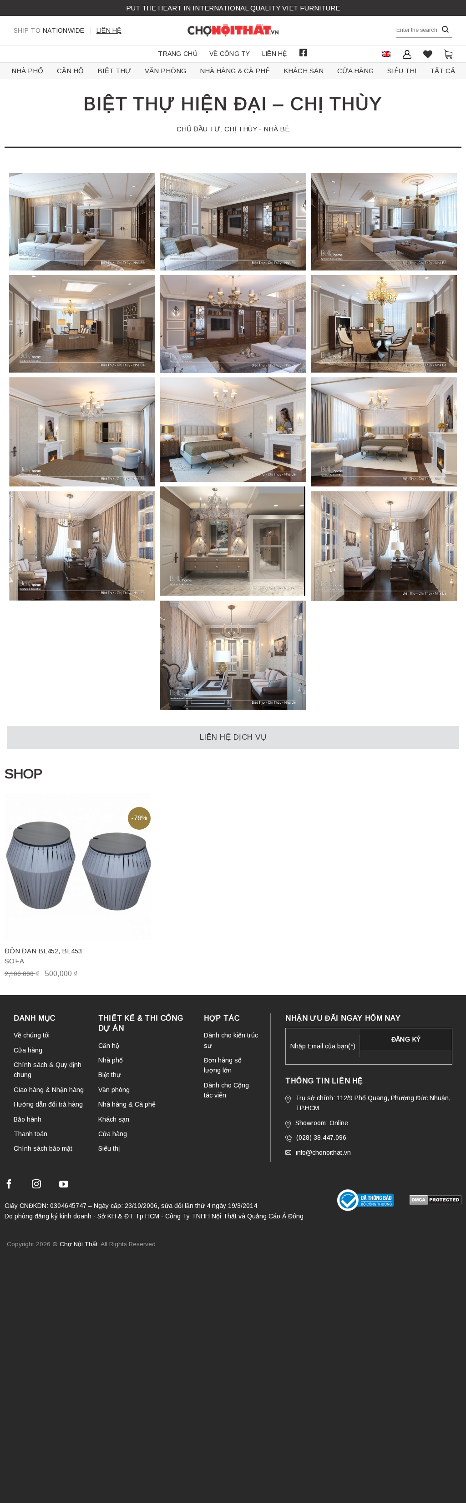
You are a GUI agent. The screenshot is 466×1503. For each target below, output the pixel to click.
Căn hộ (70, 71)
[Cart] (448, 53)
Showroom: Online (321, 1123)
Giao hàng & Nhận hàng (49, 1089)
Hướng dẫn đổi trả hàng (48, 1104)
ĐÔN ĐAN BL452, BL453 (43, 951)
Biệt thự (114, 71)
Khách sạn (304, 71)
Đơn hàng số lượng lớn (223, 1065)
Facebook (303, 52)
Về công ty (229, 53)
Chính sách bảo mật (43, 1148)
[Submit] (445, 30)
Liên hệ (109, 30)
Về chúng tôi (32, 1035)
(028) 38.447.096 (321, 1137)
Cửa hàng (355, 71)
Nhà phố (27, 71)
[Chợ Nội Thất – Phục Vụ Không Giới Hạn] (233, 30)
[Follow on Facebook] (9, 1185)
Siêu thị (401, 71)
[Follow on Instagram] (36, 1185)
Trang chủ (178, 53)
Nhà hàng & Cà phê (235, 71)
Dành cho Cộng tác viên (226, 1090)
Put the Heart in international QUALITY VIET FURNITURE (233, 8)
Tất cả (442, 71)
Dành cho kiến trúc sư (231, 1040)
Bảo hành (27, 1119)
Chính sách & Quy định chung (47, 1069)
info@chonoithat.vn (323, 1152)
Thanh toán (30, 1133)
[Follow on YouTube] (63, 1185)
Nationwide (49, 30)
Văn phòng (165, 71)
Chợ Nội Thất (79, 1244)
